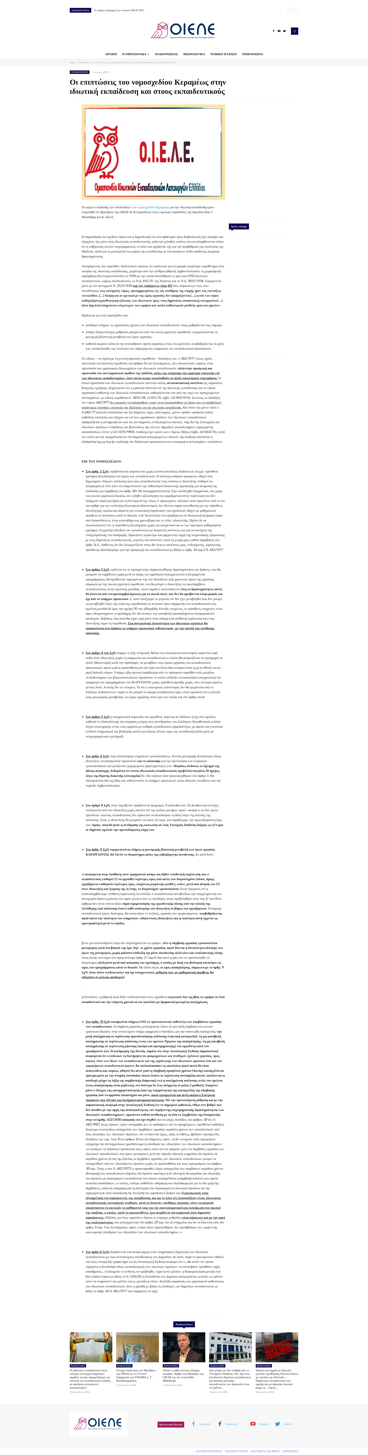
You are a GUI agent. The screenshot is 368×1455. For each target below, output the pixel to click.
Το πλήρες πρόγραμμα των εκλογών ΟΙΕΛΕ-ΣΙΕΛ (119, 10)
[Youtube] (279, 31)
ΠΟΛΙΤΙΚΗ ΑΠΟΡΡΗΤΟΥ (209, 1451)
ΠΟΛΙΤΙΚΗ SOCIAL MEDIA (265, 1451)
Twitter (287, 1424)
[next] (295, 10)
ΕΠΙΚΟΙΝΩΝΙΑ (290, 1451)
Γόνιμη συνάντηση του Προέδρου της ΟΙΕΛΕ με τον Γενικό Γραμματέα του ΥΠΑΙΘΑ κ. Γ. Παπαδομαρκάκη (135, 1375)
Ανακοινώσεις (85, 62)
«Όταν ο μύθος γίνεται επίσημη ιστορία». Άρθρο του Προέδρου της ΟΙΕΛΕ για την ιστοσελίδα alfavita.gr (183, 1375)
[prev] (289, 10)
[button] (294, 31)
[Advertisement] (257, 157)
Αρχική (73, 62)
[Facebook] (273, 31)
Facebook (205, 1424)
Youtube (264, 1424)
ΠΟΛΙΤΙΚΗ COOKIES (236, 1451)
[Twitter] (284, 31)
